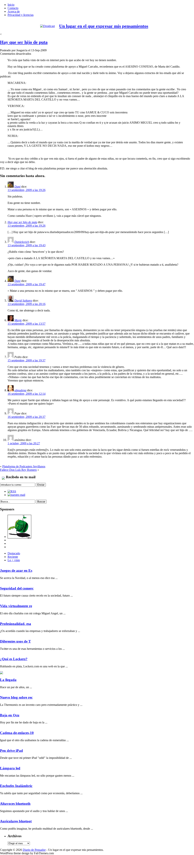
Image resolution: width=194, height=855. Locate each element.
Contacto (13, 8)
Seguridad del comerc (17, 588)
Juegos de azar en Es (16, 571)
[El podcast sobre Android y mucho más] (19, 536)
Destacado (14, 553)
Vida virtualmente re (16, 606)
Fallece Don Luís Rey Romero (18, 469)
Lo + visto (14, 560)
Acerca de (14, 11)
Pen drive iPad (11, 751)
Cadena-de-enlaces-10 (17, 733)
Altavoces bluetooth (15, 804)
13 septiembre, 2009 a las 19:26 (26, 190)
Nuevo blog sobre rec (16, 697)
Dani (17, 186)
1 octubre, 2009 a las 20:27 (24, 443)
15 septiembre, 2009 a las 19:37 (26, 360)
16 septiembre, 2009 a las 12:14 (26, 393)
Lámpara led (10, 768)
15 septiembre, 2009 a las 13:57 (26, 323)
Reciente (13, 556)
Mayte (18, 320)
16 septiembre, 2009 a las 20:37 (26, 416)
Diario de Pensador (34, 849)
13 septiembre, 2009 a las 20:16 (26, 304)
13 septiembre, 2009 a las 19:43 (26, 245)
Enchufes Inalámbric (16, 786)
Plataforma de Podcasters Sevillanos (23, 466)
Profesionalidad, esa (15, 624)
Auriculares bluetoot (16, 821)
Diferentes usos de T (15, 641)
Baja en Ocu (9, 715)
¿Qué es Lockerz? (13, 659)
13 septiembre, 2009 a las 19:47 (26, 284)
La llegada (8, 680)
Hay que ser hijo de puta (24, 42)
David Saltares (23, 300)
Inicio (11, 4)
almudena (20, 390)
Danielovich (21, 241)
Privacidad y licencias (21, 14)
